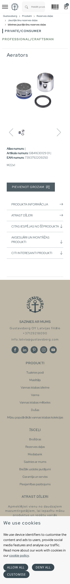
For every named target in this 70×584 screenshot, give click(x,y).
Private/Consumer (23, 31)
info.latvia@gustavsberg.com (35, 339)
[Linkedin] (24, 349)
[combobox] (38, 6)
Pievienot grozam (28, 187)
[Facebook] (15, 349)
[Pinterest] (34, 349)
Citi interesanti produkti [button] (31, 253)
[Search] (26, 6)
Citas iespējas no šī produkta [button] (35, 226)
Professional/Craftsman (28, 39)
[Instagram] (43, 349)
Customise (16, 574)
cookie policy (19, 555)
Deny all (43, 567)
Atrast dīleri (22, 215)
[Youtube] (53, 349)
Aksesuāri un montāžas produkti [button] (30, 240)
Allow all (15, 567)
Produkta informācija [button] (29, 204)
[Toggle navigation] (5, 6)
